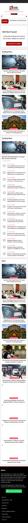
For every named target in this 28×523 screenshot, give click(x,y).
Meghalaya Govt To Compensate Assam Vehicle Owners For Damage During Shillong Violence (14, 112)
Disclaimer (4, 508)
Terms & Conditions (6, 517)
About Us (4, 497)
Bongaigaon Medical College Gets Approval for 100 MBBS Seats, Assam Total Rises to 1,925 (15, 249)
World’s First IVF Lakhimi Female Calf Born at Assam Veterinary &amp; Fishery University (16, 235)
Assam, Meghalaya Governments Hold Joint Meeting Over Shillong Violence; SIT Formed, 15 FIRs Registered (14, 92)
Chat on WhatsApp (15, 491)
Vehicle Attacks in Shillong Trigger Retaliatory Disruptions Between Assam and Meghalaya (16, 194)
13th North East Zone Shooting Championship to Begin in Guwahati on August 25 (16, 188)
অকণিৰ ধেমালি (4, 519)
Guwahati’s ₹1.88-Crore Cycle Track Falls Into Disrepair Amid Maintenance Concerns (16, 208)
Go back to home (14, 44)
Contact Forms (14, 1)
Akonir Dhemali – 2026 (7, 500)
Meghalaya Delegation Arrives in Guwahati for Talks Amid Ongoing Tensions (15, 242)
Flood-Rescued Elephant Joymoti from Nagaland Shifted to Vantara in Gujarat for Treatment (16, 201)
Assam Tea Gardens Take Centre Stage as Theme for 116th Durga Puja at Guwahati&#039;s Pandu (14, 132)
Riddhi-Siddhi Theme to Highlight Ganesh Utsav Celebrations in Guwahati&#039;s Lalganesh (16, 228)
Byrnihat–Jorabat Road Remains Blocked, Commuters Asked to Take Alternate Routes (16, 255)
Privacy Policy (5, 514)
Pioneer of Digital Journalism (8, 511)
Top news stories (14, 68)
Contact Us (4, 505)
